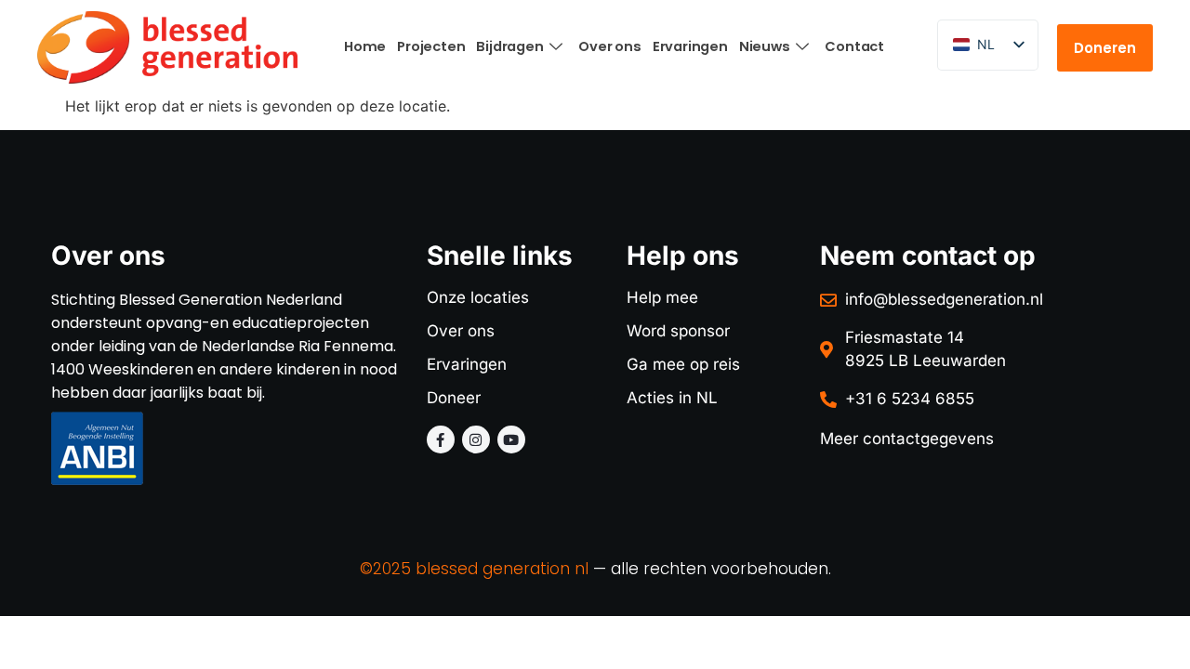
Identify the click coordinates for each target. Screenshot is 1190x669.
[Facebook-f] (441, 439)
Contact (854, 46)
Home (365, 46)
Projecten (431, 46)
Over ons (609, 46)
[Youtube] (511, 439)
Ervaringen (690, 46)
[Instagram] (476, 439)
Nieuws (764, 46)
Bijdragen (509, 46)
